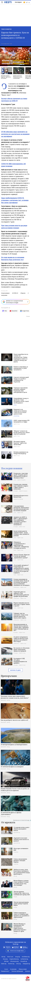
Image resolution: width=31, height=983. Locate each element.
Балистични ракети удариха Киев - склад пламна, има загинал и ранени (21, 533)
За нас (6, 969)
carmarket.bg (16, 416)
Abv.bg (3, 956)
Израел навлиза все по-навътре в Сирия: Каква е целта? (22, 604)
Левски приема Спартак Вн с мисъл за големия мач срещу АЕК (22, 893)
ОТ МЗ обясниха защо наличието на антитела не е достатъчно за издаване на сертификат (15, 134)
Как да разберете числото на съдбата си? (14, 720)
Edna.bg (18, 963)
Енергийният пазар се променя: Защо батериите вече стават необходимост (21, 400)
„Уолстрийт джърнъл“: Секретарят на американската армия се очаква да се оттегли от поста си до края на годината (21, 569)
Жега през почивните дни (21, 849)
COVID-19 (15, 293)
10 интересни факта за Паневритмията (14, 744)
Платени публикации (17, 971)
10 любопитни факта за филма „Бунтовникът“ (11, 813)
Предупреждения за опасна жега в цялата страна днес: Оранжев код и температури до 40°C (21, 627)
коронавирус (6, 293)
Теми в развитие (6, 29)
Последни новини (11, 468)
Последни (18, 2)
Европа (23, 293)
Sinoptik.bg (24, 961)
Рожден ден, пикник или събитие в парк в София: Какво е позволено (21, 486)
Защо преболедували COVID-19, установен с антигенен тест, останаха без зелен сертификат (14, 200)
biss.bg (15, 404)
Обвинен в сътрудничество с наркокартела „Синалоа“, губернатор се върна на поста (21, 545)
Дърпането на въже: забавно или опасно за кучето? (21, 839)
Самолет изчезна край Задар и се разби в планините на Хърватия (21, 379)
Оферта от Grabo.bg (18, 499)
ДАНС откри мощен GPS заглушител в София (22, 421)
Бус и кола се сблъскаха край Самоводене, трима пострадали (21, 649)
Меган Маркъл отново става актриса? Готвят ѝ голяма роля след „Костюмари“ (21, 883)
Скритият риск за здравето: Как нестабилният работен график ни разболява (21, 594)
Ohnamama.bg (14, 961)
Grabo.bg (3, 963)
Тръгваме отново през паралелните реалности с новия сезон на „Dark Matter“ (15, 697)
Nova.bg (5, 959)
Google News (25, 311)
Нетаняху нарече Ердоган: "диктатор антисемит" (20, 443)
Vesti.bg (7, 2)
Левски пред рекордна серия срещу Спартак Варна (21, 903)
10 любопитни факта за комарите (12, 767)
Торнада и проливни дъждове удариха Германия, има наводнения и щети (21, 390)
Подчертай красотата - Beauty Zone (21, 496)
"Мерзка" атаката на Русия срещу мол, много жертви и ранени (22, 432)
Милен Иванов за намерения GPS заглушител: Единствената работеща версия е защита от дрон (20, 927)
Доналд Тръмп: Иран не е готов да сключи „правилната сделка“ (22, 556)
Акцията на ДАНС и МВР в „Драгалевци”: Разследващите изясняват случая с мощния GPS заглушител (21, 520)
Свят (15, 480)
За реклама (13, 969)
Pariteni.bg (11, 963)
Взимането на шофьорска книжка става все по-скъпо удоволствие (20, 411)
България (16, 491)
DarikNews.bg (26, 956)
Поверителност (5, 971)
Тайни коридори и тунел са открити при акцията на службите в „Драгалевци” (21, 915)
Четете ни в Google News (17, 950)
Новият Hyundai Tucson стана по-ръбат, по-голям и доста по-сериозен (15, 789)
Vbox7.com (10, 956)
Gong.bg (17, 956)
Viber (5, 311)
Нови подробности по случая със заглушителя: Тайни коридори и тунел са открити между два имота (21, 358)
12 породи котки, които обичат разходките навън (21, 828)
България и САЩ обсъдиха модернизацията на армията (20, 661)
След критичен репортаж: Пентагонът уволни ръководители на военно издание (21, 508)
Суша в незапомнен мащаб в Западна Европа (20, 860)
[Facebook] (16, 973)
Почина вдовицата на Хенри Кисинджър (21, 452)
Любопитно (16, 587)
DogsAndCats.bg (14, 959)
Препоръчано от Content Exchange (21, 820)
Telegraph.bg (26, 963)
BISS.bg (6, 961)
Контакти (27, 971)
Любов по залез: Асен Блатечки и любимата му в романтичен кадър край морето (22, 872)
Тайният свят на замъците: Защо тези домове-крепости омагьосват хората (21, 615)
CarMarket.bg (24, 959)
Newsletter (15, 311)
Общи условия (23, 969)
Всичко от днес (15, 670)
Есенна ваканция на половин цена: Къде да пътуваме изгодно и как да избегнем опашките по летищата (21, 582)
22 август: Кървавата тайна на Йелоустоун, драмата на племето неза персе (21, 639)
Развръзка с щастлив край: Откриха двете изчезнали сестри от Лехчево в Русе (21, 475)
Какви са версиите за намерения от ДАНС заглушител (21, 368)
